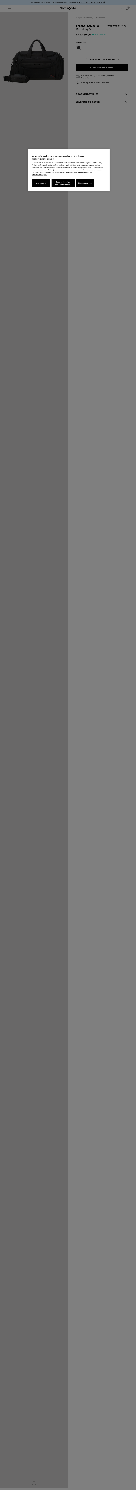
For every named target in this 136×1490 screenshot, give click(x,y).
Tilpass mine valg (85, 183)
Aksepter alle (41, 183)
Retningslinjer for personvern (66, 172)
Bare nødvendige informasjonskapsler (63, 183)
